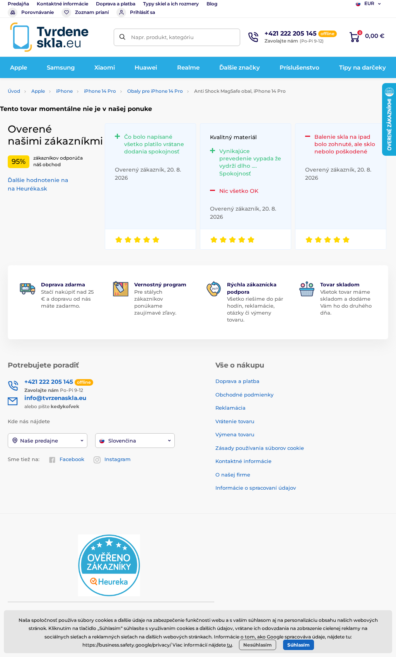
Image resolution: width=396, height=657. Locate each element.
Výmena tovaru (234, 434)
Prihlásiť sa (142, 12)
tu (229, 645)
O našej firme (232, 474)
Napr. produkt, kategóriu (162, 37)
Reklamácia (230, 408)
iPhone (64, 91)
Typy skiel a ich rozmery (171, 4)
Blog (212, 4)
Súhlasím (298, 645)
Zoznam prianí (92, 12)
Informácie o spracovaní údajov (255, 488)
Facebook (72, 459)
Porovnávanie (37, 12)
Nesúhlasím (257, 645)
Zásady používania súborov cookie (259, 448)
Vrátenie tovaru (234, 421)
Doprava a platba (115, 4)
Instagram (117, 459)
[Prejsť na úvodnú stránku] (49, 37)
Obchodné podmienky (244, 394)
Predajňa (18, 4)
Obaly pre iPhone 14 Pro (155, 91)
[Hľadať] (122, 37)
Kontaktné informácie (62, 4)
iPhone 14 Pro (100, 91)
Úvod (14, 91)
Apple (38, 91)
